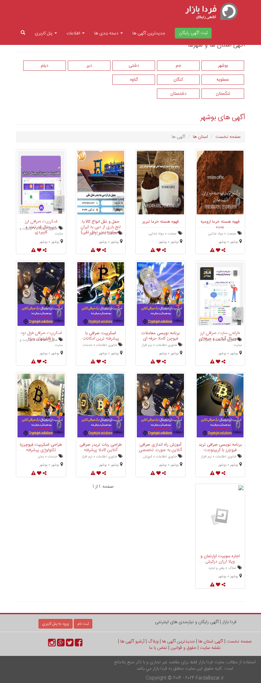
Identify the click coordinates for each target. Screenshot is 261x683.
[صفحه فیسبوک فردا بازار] (78, 645)
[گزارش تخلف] (212, 585)
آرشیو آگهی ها (132, 641)
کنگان (178, 79)
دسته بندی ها (107, 33)
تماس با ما (158, 648)
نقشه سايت (210, 648)
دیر (89, 65)
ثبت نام (83, 624)
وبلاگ (153, 641)
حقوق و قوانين (183, 648)
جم (178, 65)
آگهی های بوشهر (222, 117)
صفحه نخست (227, 137)
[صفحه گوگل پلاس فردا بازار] (61, 645)
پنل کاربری (44, 33)
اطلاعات (74, 33)
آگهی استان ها (210, 641)
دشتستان (178, 93)
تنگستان (223, 93)
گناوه (134, 79)
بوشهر (223, 65)
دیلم (44, 65)
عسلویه (222, 79)
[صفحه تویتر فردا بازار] (70, 645)
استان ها (200, 137)
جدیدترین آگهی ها (148, 33)
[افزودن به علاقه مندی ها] (218, 585)
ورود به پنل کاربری (55, 624)
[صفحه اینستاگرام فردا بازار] (52, 645)
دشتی (134, 65)
